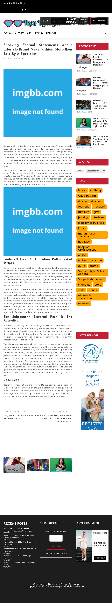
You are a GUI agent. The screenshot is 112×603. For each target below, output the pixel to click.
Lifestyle (51, 33)
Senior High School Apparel (92, 272)
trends (93, 290)
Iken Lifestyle (61, 553)
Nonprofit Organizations (87, 248)
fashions (83, 206)
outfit (81, 266)
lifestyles (98, 217)
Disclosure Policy (57, 584)
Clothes (19, 33)
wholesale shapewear (85, 297)
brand (82, 190)
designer (97, 201)
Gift (29, 33)
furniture (83, 212)
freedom (99, 206)
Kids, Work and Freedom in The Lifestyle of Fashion (21, 417)
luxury (82, 228)
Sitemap (74, 584)
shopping (84, 284)
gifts (96, 212)
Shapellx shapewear (91, 279)
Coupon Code (87, 196)
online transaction (90, 260)
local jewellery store (91, 223)
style (81, 290)
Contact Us (39, 584)
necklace (84, 241)
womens (83, 303)
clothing (95, 190)
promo (93, 266)
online (82, 255)
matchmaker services (86, 235)
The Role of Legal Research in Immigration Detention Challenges (20, 529)
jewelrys (83, 217)
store (98, 284)
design (82, 201)
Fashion (8, 33)
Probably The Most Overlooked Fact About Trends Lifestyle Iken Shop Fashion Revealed (55, 418)
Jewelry (38, 33)
